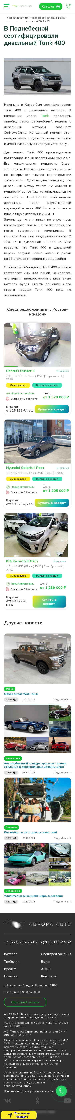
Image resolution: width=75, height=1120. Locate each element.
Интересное (13, 758)
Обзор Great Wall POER (21, 694)
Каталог (48, 6)
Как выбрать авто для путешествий (30, 832)
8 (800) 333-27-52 (55, 942)
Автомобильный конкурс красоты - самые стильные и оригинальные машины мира (35, 765)
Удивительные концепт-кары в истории (33, 896)
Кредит (10, 969)
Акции (46, 969)
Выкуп (46, 961)
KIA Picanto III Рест (22, 561)
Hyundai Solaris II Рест (25, 468)
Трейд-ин (11, 961)
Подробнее (61, 699)
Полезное (11, 827)
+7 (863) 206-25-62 (21, 942)
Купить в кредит (52, 409)
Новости (10, 976)
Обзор (9, 688)
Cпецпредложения (56, 954)
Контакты (49, 976)
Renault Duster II (20, 371)
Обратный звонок (25, 1002)
